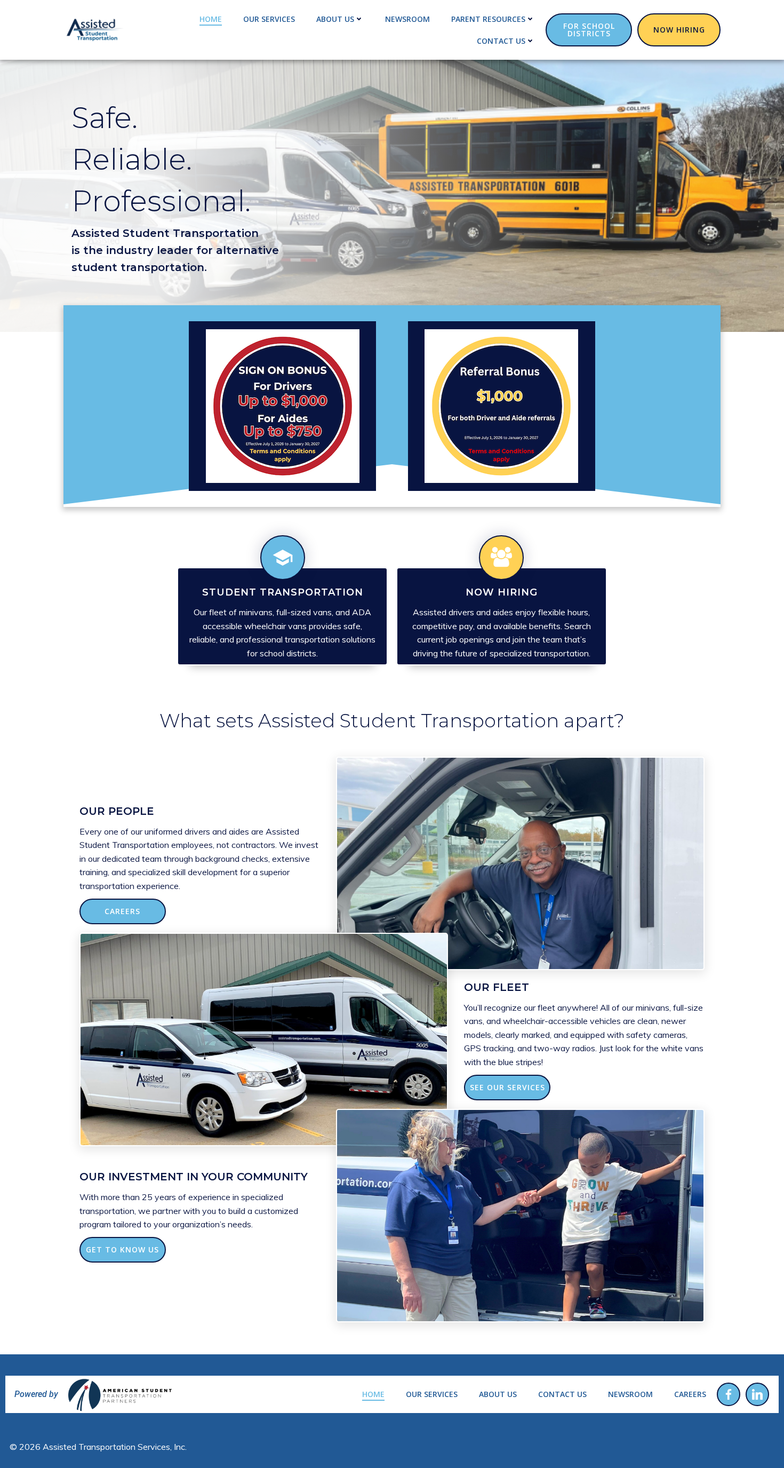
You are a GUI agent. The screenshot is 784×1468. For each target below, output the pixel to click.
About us (335, 19)
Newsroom (407, 19)
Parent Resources (488, 19)
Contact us (501, 41)
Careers (690, 1394)
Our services (269, 19)
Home (210, 19)
